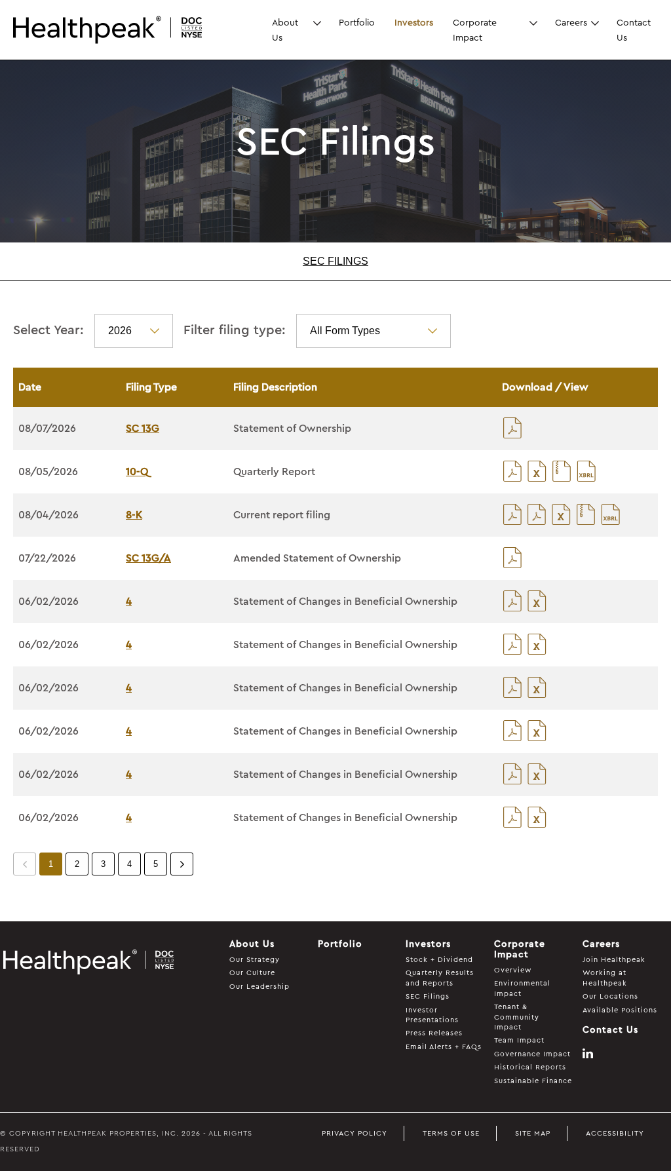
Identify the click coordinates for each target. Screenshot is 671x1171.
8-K (134, 515)
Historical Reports (530, 1067)
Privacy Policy (354, 1133)
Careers (571, 22)
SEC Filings (335, 261)
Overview (512, 970)
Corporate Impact (475, 29)
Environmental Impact (522, 988)
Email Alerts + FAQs (444, 1047)
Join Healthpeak (614, 960)
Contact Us (634, 29)
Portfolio (357, 22)
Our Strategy (254, 960)
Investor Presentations (432, 1015)
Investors (413, 22)
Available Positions (620, 1010)
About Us (285, 29)
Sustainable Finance (533, 1081)
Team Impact (519, 1040)
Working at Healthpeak (605, 978)
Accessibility (615, 1133)
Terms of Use (451, 1133)
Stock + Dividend (439, 960)
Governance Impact (532, 1054)
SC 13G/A (148, 558)
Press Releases (434, 1033)
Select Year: (48, 330)
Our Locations (610, 996)
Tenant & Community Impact (516, 1017)
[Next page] (181, 864)
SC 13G (142, 428)
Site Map (532, 1133)
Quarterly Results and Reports (440, 978)
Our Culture (252, 973)
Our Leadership (259, 986)
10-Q (137, 472)
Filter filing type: (234, 330)
